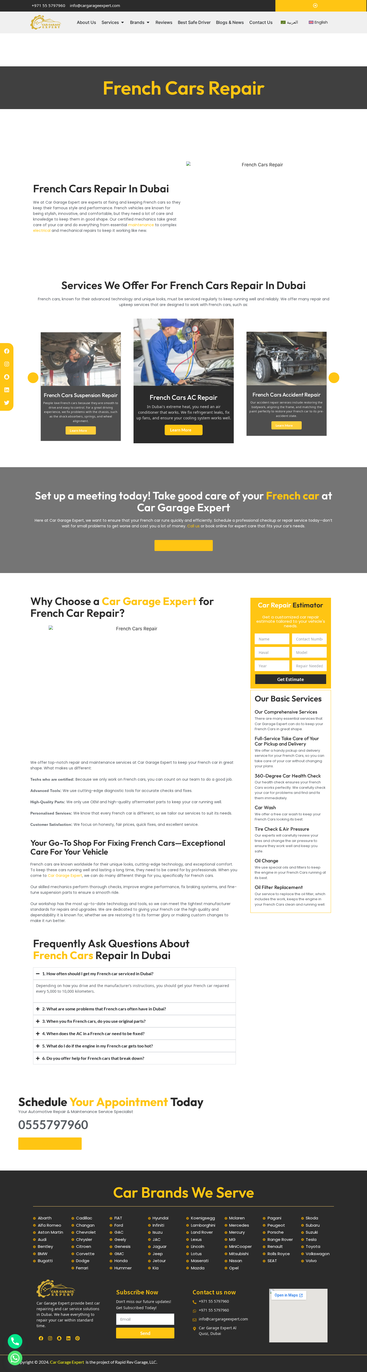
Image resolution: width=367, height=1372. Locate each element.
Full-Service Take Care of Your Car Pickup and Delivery (287, 741)
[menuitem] (289, 22)
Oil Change (266, 861)
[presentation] (33, 377)
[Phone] (15, 1341)
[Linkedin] (6, 389)
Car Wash (265, 807)
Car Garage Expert (67, 1361)
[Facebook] (6, 351)
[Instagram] (6, 364)
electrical (42, 230)
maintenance (141, 225)
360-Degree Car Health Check (288, 776)
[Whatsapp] (15, 1358)
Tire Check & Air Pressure (282, 829)
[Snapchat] (6, 377)
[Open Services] (122, 22)
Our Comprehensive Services (286, 712)
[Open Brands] (148, 22)
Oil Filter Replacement (279, 887)
